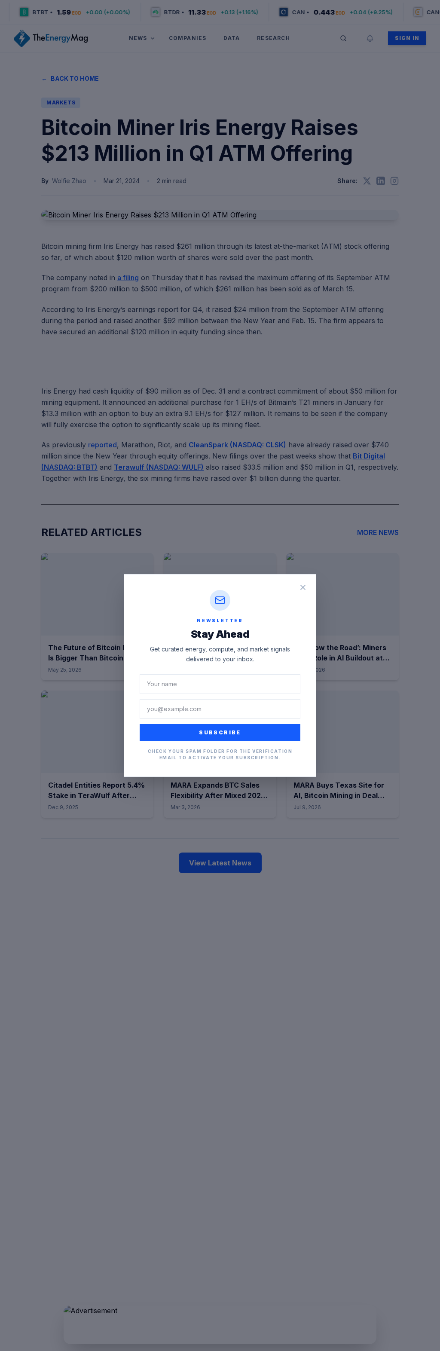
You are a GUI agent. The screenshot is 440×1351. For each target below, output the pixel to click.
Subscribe (220, 732)
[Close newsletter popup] (303, 587)
